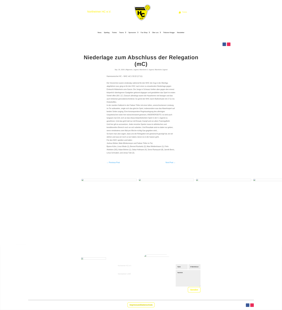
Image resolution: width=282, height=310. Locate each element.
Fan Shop (144, 32)
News (99, 32)
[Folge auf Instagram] (228, 44)
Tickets (114, 32)
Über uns (155, 32)
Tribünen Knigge (169, 32)
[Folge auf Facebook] (224, 44)
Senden (194, 290)
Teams (121, 32)
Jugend (136, 69)
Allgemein (129, 69)
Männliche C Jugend (146, 69)
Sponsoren (132, 32)
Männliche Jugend (161, 69)
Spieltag (106, 32)
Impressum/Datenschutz (141, 305)
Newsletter (180, 32)
